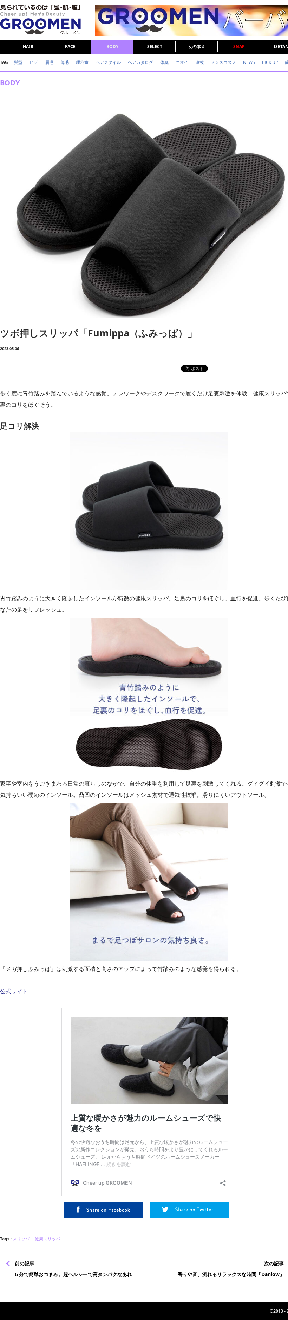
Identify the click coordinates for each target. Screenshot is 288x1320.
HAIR (28, 46)
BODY (112, 46)
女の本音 (196, 46)
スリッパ (21, 1239)
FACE (70, 46)
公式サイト (14, 991)
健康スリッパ (47, 1239)
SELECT (154, 46)
